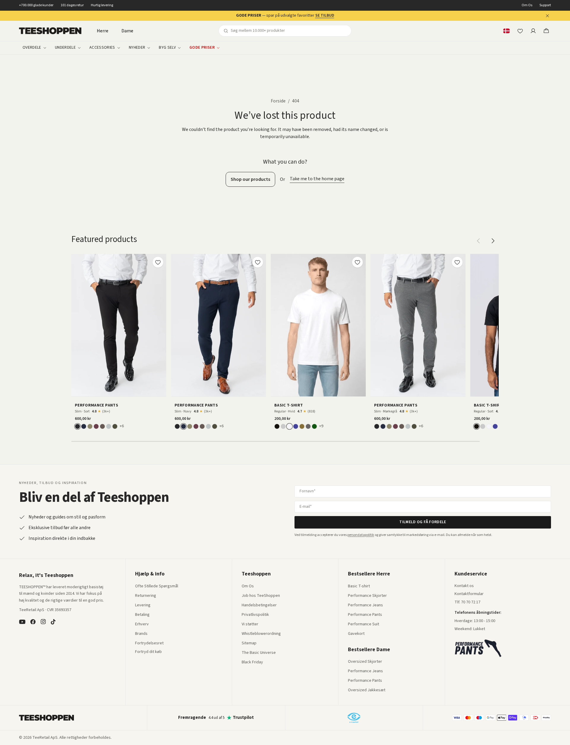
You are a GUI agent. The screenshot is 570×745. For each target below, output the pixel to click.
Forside (278, 101)
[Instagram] (43, 621)
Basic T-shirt (359, 586)
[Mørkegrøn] (115, 426)
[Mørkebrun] (102, 426)
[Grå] (283, 426)
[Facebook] (33, 621)
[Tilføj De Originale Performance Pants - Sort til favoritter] (158, 262)
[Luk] (547, 15)
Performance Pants (365, 615)
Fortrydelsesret (149, 643)
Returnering (145, 596)
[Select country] (506, 31)
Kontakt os (464, 586)
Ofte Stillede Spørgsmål (156, 586)
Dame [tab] (127, 31)
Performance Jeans (365, 605)
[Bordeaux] (96, 426)
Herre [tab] (102, 31)
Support (545, 5)
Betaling (142, 615)
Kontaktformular (469, 594)
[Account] (533, 31)
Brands (141, 634)
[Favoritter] (520, 31)
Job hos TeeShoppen (261, 596)
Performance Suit (363, 624)
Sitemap (249, 643)
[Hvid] (289, 426)
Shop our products (250, 179)
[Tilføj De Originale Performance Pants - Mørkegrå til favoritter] (457, 262)
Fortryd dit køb (148, 652)
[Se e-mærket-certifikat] (353, 718)
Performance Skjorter (367, 596)
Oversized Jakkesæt (366, 690)
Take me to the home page (317, 178)
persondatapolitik (360, 534)
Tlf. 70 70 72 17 (467, 602)
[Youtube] (22, 622)
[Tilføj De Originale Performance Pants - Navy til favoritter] (257, 262)
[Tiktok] (53, 621)
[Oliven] (90, 426)
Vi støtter (250, 624)
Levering (143, 605)
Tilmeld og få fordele (422, 522)
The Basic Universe (259, 653)
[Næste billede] (160, 325)
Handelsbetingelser (259, 605)
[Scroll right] (493, 241)
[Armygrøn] (302, 426)
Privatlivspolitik (255, 615)
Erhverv (142, 624)
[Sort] (77, 426)
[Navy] (83, 426)
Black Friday (252, 662)
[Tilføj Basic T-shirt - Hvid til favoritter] (357, 262)
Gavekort (356, 634)
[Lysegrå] (108, 426)
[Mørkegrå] (308, 426)
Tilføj (122, 389)
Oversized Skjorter (365, 662)
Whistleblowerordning (261, 634)
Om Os (527, 5)
